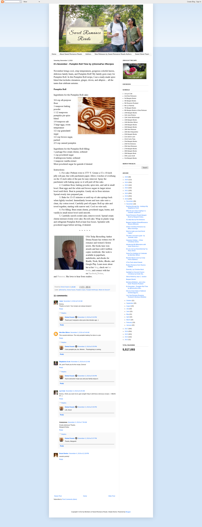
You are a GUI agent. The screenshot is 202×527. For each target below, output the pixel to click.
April (128, 317)
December (129, 201)
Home (54, 54)
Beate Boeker (64, 453)
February (129, 322)
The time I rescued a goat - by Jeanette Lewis (135, 236)
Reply (61, 309)
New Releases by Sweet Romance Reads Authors (113, 54)
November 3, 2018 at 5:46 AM (79, 332)
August (128, 306)
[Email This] (80, 287)
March (128, 320)
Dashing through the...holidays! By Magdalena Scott (137, 207)
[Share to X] (85, 287)
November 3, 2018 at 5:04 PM (87, 317)
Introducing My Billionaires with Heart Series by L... (136, 245)
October (129, 300)
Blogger (128, 512)
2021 (126, 190)
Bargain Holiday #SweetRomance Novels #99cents (137, 223)
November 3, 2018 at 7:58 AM (77, 422)
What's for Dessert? (104, 289)
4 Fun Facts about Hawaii (134, 262)
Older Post (111, 496)
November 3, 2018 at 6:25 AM (75, 391)
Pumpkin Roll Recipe (92, 289)
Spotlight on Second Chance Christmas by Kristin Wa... (135, 273)
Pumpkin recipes (81, 289)
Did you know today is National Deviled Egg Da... (136, 291)
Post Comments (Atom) (69, 499)
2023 (126, 185)
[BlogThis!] (83, 287)
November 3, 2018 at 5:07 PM (87, 438)
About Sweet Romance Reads (71, 54)
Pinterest (61, 276)
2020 (126, 193)
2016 (126, 331)
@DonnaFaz (62, 289)
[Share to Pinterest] (89, 287)
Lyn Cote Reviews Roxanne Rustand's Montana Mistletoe (136, 296)
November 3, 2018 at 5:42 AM (73, 301)
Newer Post (58, 496)
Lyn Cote (62, 391)
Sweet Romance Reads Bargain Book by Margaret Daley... (136, 216)
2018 (126, 199)
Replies (63, 313)
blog (96, 267)
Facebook (93, 273)
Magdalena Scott (64, 361)
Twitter (100, 273)
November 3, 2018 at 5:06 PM (87, 376)
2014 (126, 337)
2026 (126, 177)
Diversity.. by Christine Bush (135, 269)
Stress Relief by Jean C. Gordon (136, 276)
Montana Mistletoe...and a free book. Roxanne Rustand (135, 283)
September (130, 303)
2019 (126, 196)
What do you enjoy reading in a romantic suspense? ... (136, 211)
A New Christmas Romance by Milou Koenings (135, 227)
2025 (126, 179)
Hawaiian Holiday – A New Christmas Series (134, 241)
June (128, 311)
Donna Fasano (71, 289)
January (129, 325)
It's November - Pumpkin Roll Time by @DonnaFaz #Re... (137, 287)
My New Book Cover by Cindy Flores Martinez (135, 258)
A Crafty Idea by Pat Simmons (135, 219)
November (129, 204)
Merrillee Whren (64, 332)
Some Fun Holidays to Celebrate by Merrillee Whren (136, 254)
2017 (126, 329)
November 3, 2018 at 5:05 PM (87, 346)
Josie (61, 301)
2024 (126, 182)
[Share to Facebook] (87, 287)
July (127, 309)
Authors (88, 54)
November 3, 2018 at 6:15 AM (80, 361)
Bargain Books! (131, 279)
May (127, 314)
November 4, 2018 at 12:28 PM (79, 453)
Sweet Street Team (142, 54)
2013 (126, 339)
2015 (126, 334)
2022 (126, 188)
